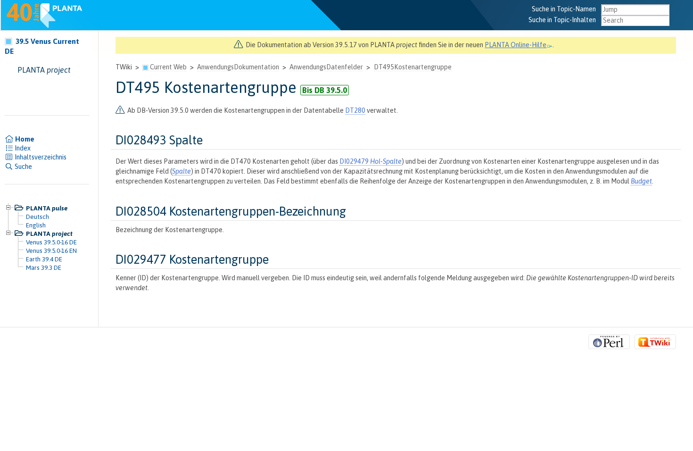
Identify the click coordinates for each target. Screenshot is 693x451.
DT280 (355, 110)
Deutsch (37, 216)
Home (24, 139)
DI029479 (370, 161)
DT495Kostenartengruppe (413, 67)
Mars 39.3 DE (43, 267)
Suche (22, 166)
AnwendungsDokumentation (238, 67)
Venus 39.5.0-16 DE (51, 242)
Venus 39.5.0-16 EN (51, 250)
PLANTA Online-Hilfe (515, 45)
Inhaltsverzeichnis (39, 157)
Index (22, 148)
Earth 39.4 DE (44, 259)
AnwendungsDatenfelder (326, 67)
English (36, 225)
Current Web (168, 67)
